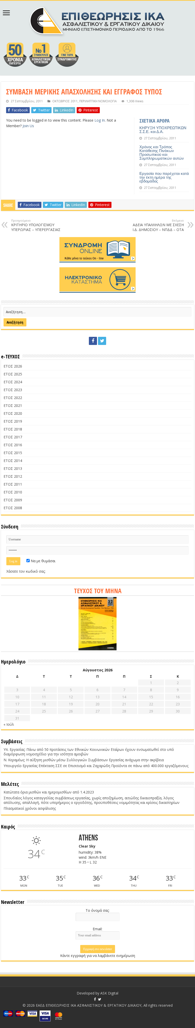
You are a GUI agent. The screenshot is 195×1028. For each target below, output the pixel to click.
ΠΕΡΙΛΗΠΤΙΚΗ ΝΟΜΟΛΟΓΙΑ (98, 101)
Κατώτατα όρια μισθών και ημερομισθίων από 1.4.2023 (49, 792)
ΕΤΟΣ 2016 (13, 444)
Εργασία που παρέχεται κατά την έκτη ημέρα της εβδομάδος (164, 177)
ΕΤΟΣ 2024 (13, 381)
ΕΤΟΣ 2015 (13, 452)
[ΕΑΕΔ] (97, 20)
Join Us (28, 125)
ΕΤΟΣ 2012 (13, 476)
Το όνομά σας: (97, 910)
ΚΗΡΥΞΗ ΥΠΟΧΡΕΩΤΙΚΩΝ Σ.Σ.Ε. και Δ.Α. (162, 130)
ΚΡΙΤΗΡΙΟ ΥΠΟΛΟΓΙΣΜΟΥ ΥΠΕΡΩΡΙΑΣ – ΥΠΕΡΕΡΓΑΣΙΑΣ (35, 225)
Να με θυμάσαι (42, 560)
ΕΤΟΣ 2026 (13, 366)
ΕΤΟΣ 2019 (13, 421)
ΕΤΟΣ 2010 (13, 492)
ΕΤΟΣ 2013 (13, 468)
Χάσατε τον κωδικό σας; (25, 571)
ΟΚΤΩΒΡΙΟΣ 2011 (65, 101)
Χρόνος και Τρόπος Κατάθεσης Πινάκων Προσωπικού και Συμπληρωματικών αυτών (161, 152)
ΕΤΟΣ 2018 (13, 429)
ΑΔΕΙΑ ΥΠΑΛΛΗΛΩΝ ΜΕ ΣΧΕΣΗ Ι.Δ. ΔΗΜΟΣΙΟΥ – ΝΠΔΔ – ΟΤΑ (158, 225)
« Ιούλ (9, 724)
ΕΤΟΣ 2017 (13, 437)
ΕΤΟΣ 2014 (13, 460)
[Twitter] (102, 341)
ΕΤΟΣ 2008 (13, 507)
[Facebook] (93, 341)
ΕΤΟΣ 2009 (13, 500)
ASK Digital (109, 993)
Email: (97, 928)
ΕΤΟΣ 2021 (13, 405)
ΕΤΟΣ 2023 (13, 389)
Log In (99, 120)
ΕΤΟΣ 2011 (13, 484)
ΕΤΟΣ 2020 (13, 413)
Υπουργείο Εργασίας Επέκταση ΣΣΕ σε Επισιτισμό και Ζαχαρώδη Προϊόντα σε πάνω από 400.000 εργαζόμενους (96, 765)
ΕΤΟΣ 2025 (13, 374)
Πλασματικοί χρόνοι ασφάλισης (30, 808)
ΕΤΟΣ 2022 (13, 397)
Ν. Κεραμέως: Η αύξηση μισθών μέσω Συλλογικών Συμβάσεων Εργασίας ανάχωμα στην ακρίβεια (84, 759)
